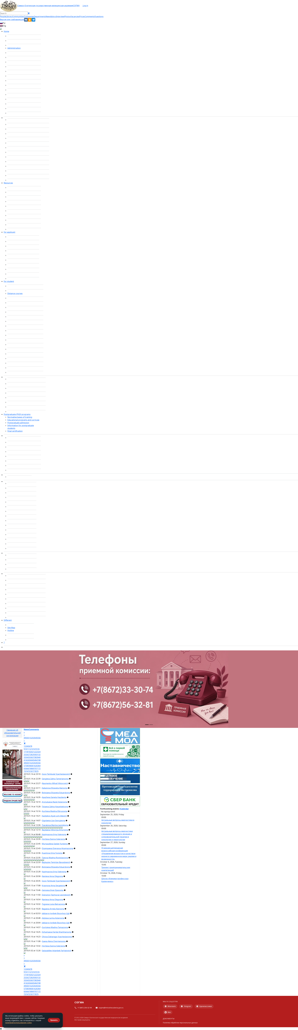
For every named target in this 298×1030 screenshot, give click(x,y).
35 (29, 757)
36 (31, 757)
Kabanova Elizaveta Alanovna (54, 788)
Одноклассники (205, 1006)
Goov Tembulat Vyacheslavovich (56, 774)
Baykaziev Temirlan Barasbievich (56, 862)
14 (34, 749)
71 (37, 768)
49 (25, 738)
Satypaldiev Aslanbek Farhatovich (56, 950)
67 (29, 768)
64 (39, 765)
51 (29, 738)
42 (27, 760)
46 (35, 760)
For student (9, 281)
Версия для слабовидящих (12, 19)
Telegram (187, 1006)
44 (31, 760)
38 (35, 757)
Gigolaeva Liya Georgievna (53, 820)
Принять (54, 1020)
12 (30, 749)
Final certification (15, 431)
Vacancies (75, 16)
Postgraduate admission (18, 422)
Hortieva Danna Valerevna (53, 839)
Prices (82, 16)
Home (6, 31)
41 (25, 760)
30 (35, 754)
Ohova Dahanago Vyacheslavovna (57, 936)
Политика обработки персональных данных (180, 1023)
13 (32, 749)
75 (29, 771)
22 (35, 751)
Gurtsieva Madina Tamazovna (55, 927)
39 (37, 757)
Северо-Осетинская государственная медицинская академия (45, 5)
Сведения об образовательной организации (12, 733)
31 (37, 754)
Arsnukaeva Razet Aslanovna (54, 802)
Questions (98, 16)
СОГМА (76, 5)
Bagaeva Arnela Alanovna (53, 908)
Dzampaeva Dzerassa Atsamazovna (57, 848)
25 (25, 754)
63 (37, 765)
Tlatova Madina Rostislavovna (55, 857)
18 (27, 751)
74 (27, 771)
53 (33, 738)
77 (33, 771)
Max (169, 1012)
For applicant (9, 232)
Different (8, 620)
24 (39, 751)
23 (37, 751)
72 (39, 768)
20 (31, 751)
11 (28, 749)
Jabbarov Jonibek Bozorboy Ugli (56, 913)
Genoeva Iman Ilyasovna (52, 890)
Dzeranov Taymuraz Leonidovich (56, 895)
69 (33, 768)
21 (33, 751)
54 (35, 738)
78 (35, 771)
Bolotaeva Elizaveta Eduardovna (56, 792)
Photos (67, 16)
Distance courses (15, 293)
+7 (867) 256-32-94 (85, 1008)
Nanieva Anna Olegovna (52, 876)
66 (27, 768)
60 (31, 765)
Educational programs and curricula (23, 420)
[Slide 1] (147, 724)
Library (9, 16)
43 (29, 760)
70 (35, 768)
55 (37, 738)
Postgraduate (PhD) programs (17, 414)
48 (39, 760)
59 (29, 765)
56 (39, 738)
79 (37, 771)
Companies (29, 16)
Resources (8, 183)
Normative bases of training (19, 417)
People (3, 16)
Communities (18, 16)
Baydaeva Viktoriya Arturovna (55, 830)
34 (27, 757)
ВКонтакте (172, 1006)
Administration (14, 48)
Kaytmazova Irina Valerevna (54, 834)
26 (27, 754)
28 (31, 754)
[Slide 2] (151, 724)
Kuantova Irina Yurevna (52, 853)
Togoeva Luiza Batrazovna (53, 904)
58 (27, 765)
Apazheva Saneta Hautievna (54, 797)
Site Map (11, 627)
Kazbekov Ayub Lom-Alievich (54, 816)
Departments (40, 16)
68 (31, 768)
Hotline (10, 630)
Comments (89, 16)
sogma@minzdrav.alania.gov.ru (111, 1008)
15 (36, 749)
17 (25, 751)
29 (33, 754)
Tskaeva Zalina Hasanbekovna (55, 806)
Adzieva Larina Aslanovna (53, 918)
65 (25, 768)
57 (25, 765)
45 (33, 760)
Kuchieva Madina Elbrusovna (54, 811)
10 (26, 749)
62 (35, 765)
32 (39, 754)
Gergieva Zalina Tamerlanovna (55, 778)
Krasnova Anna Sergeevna (53, 885)
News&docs (51, 16)
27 (29, 754)
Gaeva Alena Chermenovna (54, 941)
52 (31, 738)
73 (25, 771)
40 (39, 757)
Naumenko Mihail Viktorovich (55, 783)
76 (31, 771)
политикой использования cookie (18, 1023)
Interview (60, 16)
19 (29, 751)
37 (33, 757)
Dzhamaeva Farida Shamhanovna (56, 932)
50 (27, 738)
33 (25, 757)
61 (33, 765)
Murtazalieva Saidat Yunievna (55, 843)
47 (37, 760)
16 (38, 749)
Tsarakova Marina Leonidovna (55, 825)
